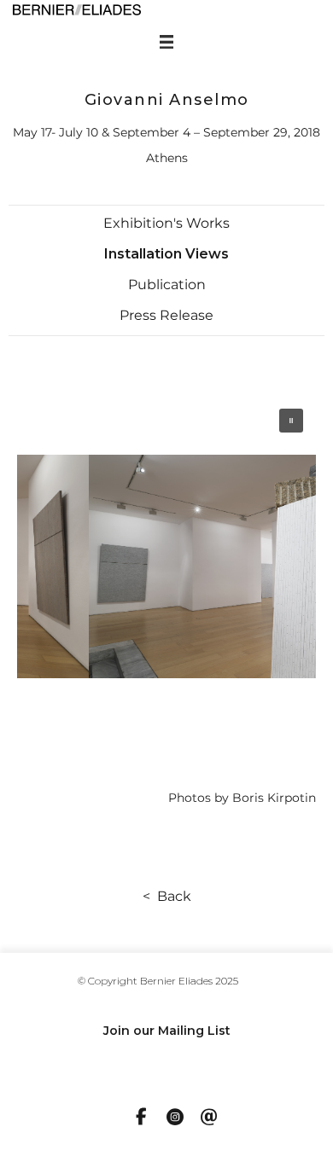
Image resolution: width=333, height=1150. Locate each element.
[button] (166, 223)
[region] (166, 566)
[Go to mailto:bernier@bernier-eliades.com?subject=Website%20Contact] (209, 1118)
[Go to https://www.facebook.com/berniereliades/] (140, 1117)
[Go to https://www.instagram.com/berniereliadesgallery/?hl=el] (175, 1118)
